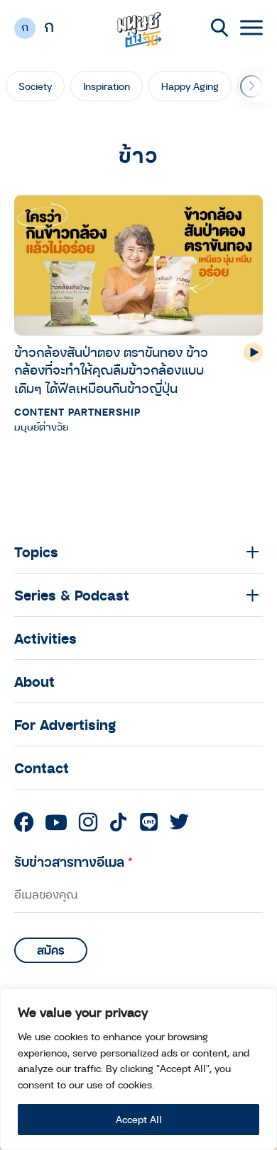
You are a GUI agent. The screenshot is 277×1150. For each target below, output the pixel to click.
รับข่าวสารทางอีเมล (73, 861)
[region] (138, 1069)
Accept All (139, 1119)
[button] (251, 86)
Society (35, 86)
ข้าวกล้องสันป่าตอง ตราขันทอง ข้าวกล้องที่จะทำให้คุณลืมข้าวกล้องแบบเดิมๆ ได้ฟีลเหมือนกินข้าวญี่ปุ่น (111, 370)
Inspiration (106, 86)
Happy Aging (190, 86)
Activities (45, 638)
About (34, 681)
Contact (41, 767)
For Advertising (65, 724)
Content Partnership (77, 411)
